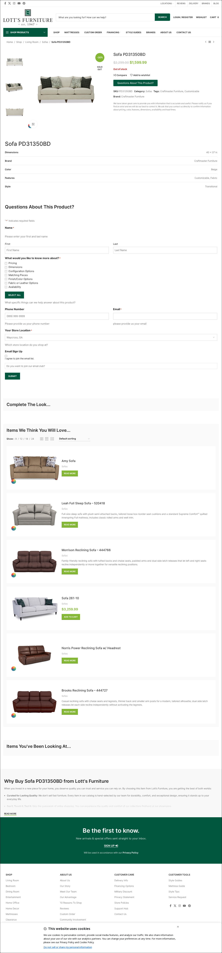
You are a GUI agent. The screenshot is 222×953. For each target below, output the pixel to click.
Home (10, 42)
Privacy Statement (124, 897)
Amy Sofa (68, 461)
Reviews (64, 908)
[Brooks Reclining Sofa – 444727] (34, 701)
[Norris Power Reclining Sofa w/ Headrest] (34, 655)
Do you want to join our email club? (25, 366)
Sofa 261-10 (70, 598)
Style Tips (174, 891)
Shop (19, 42)
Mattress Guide (177, 886)
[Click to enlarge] (33, 124)
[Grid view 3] (46, 439)
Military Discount (123, 891)
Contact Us (120, 914)
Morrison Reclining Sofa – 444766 (86, 550)
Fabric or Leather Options (23, 283)
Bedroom (10, 886)
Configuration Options (21, 271)
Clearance (11, 919)
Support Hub (121, 908)
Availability (15, 286)
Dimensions (15, 267)
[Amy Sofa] (34, 467)
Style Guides (175, 880)
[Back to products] (210, 42)
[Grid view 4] (52, 439)
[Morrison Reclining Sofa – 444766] (34, 561)
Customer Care (124, 874)
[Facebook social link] (5, 3)
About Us (66, 874)
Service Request (177, 897)
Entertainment (13, 897)
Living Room (31, 42)
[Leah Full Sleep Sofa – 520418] (34, 514)
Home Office (12, 902)
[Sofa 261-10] (34, 608)
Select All (14, 295)
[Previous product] (206, 42)
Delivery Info (121, 880)
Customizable (192, 91)
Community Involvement (73, 919)
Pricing (13, 263)
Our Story (65, 886)
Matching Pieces (18, 275)
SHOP (9, 874)
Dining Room (12, 891)
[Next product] (214, 42)
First (7, 243)
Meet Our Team (68, 891)
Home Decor (12, 908)
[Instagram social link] (14, 3)
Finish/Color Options (21, 279)
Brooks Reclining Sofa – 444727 (85, 690)
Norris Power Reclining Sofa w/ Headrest (91, 648)
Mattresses (12, 914)
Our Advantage (68, 897)
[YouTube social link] (19, 3)
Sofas (45, 42)
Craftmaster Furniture (171, 91)
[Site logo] (28, 17)
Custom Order (67, 914)
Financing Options (124, 886)
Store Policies (121, 902)
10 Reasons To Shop (71, 902)
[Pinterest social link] (24, 3)
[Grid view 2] (41, 439)
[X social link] (9, 3)
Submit (12, 376)
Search (162, 17)
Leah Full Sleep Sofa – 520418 (83, 503)
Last (115, 243)
